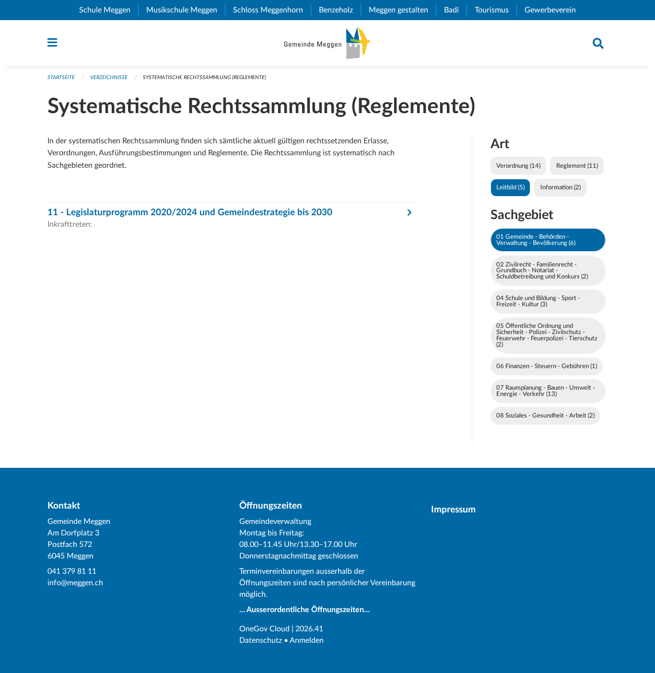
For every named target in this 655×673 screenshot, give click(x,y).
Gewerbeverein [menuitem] (554, 10)
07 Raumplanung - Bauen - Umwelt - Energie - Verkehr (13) (545, 391)
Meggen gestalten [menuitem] (402, 10)
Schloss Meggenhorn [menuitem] (272, 10)
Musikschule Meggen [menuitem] (185, 10)
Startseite (61, 77)
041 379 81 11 (71, 571)
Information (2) (560, 187)
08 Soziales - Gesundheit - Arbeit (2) (545, 415)
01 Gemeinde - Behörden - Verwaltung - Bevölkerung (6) (535, 240)
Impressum (453, 509)
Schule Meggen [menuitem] (108, 10)
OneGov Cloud (264, 629)
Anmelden (307, 640)
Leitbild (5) (510, 187)
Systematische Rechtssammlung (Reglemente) (204, 77)
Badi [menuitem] (455, 10)
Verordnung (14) (518, 166)
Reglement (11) (577, 166)
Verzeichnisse (109, 77)
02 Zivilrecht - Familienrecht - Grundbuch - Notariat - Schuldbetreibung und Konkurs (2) (542, 271)
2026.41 (309, 629)
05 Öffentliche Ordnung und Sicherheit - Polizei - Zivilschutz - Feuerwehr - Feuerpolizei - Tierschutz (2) (546, 335)
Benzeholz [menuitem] (340, 10)
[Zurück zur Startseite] (327, 43)
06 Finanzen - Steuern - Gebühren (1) (546, 366)
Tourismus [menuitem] (495, 10)
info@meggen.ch (75, 583)
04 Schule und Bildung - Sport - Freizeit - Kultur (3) (538, 301)
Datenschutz (260, 640)
